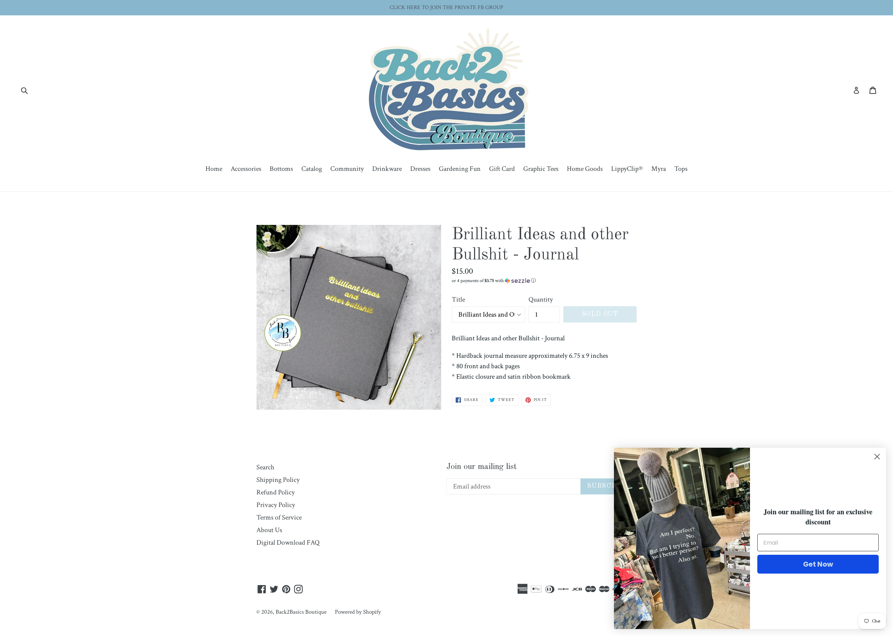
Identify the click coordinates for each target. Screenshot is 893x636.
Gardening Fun (460, 168)
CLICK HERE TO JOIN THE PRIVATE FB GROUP (446, 7)
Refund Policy (275, 492)
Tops (681, 168)
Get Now (818, 564)
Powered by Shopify (358, 612)
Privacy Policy (275, 504)
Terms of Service (279, 517)
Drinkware (387, 168)
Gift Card (502, 168)
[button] (544, 281)
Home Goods (585, 168)
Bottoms (281, 168)
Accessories (246, 168)
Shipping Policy (278, 479)
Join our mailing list (481, 467)
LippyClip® (627, 168)
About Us (269, 530)
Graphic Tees (540, 168)
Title (458, 299)
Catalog (311, 168)
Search (265, 467)
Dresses (420, 168)
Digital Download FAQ (288, 542)
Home (213, 168)
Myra (658, 168)
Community (347, 168)
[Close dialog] (877, 456)
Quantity (540, 299)
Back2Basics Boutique (301, 612)
